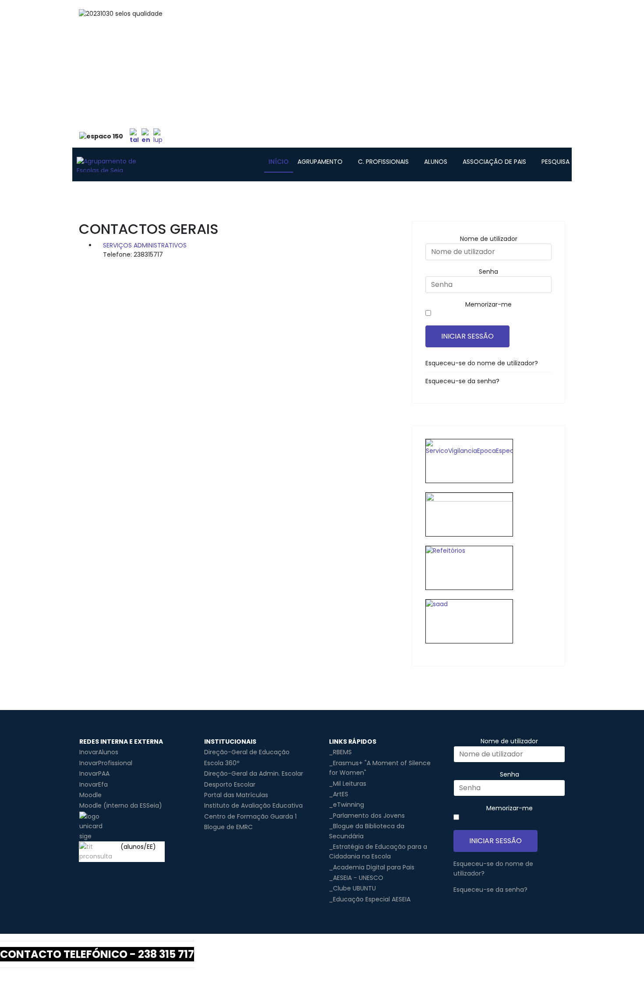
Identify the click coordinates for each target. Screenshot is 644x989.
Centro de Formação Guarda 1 (250, 816)
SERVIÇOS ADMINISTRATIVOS (145, 245)
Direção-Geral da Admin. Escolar (253, 773)
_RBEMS (340, 752)
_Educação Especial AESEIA (369, 899)
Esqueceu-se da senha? (462, 381)
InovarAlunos (98, 752)
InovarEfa (93, 784)
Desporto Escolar (229, 784)
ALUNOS (435, 161)
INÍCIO (279, 161)
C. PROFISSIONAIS (383, 161)
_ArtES (338, 794)
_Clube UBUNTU (352, 888)
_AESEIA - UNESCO (356, 877)
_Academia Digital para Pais (371, 867)
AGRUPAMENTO (320, 161)
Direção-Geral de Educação (247, 752)
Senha (488, 271)
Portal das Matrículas (236, 795)
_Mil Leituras (347, 783)
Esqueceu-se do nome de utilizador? (481, 363)
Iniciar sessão (467, 336)
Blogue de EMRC (228, 827)
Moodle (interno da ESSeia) (120, 805)
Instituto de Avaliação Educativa (253, 805)
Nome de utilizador (488, 238)
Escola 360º (221, 763)
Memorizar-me (488, 304)
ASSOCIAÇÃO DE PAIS (494, 161)
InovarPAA (94, 773)
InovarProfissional (105, 763)
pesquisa (555, 161)
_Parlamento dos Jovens (367, 815)
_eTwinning (346, 804)
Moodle (90, 795)
